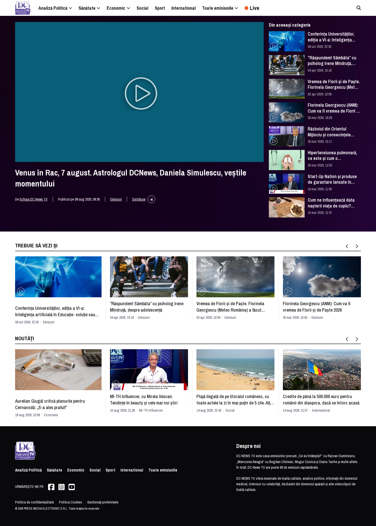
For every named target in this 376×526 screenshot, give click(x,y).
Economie (51, 415)
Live (254, 8)
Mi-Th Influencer (151, 410)
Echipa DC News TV (34, 199)
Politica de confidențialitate (34, 502)
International (321, 410)
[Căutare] (359, 8)
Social (230, 410)
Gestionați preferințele (102, 502)
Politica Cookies (70, 502)
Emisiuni (116, 199)
